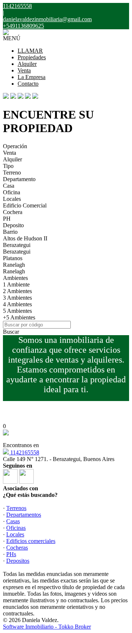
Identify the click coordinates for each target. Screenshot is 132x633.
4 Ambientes (17, 304)
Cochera (12, 212)
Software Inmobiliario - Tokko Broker (47, 626)
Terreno (12, 172)
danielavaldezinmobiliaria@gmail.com (47, 19)
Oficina (11, 192)
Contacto (28, 83)
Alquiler (27, 64)
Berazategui (16, 245)
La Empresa (31, 77)
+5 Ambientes (19, 317)
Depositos (17, 561)
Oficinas (16, 528)
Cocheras (17, 547)
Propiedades (32, 57)
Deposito (13, 225)
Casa (8, 186)
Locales (12, 199)
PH (7, 219)
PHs (11, 554)
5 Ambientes (17, 311)
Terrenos (16, 508)
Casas (13, 521)
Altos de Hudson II (25, 238)
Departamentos (23, 515)
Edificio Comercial (25, 205)
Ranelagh (14, 265)
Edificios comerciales (30, 541)
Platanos (12, 258)
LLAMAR (30, 51)
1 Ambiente (16, 284)
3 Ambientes (17, 298)
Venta (24, 70)
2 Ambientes (17, 291)
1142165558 (24, 452)
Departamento (19, 179)
